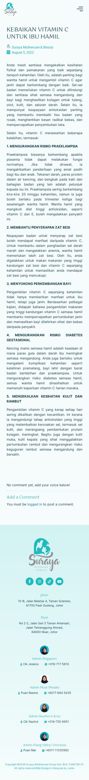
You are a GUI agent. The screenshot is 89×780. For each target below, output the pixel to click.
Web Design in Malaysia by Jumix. (55, 768)
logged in (34, 504)
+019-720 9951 (58, 721)
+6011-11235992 (57, 750)
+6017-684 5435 (59, 692)
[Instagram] (39, 581)
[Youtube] (59, 581)
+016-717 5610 (58, 664)
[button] (80, 9)
